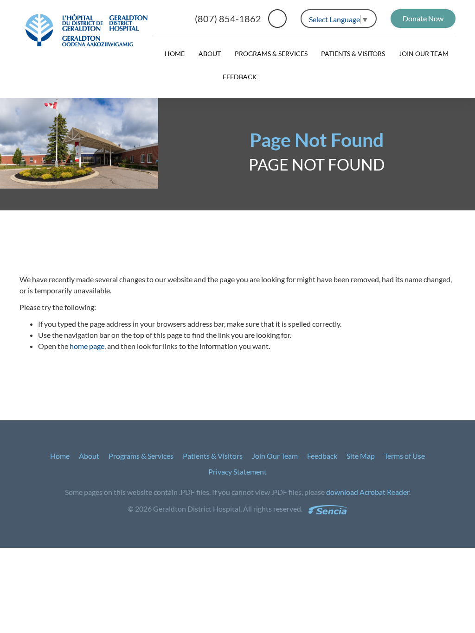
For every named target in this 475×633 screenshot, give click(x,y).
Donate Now (423, 18)
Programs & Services (271, 53)
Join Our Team (424, 53)
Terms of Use (404, 455)
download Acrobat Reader (367, 491)
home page (87, 346)
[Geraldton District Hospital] (86, 30)
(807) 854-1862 (228, 18)
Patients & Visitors (353, 53)
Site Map (361, 455)
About (210, 53)
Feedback (240, 77)
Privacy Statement (237, 471)
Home (175, 53)
